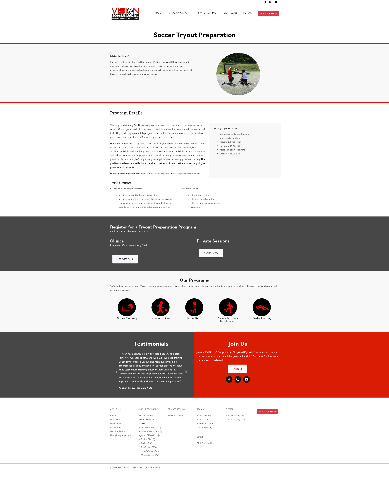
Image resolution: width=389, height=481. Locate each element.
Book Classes (268, 13)
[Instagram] (237, 379)
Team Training (204, 415)
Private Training (175, 415)
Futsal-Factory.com (235, 419)
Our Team (115, 419)
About (113, 415)
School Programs (147, 419)
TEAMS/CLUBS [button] (229, 12)
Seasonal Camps (147, 415)
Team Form (202, 419)
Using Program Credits (121, 435)
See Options (125, 259)
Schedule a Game (205, 423)
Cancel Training (204, 427)
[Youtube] (246, 379)
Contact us (115, 427)
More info (211, 253)
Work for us (115, 423)
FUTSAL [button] (247, 12)
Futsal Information (235, 415)
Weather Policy (117, 431)
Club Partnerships (205, 443)
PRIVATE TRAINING (206, 12)
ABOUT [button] (159, 12)
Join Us (238, 368)
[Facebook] (229, 379)
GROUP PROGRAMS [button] (179, 12)
